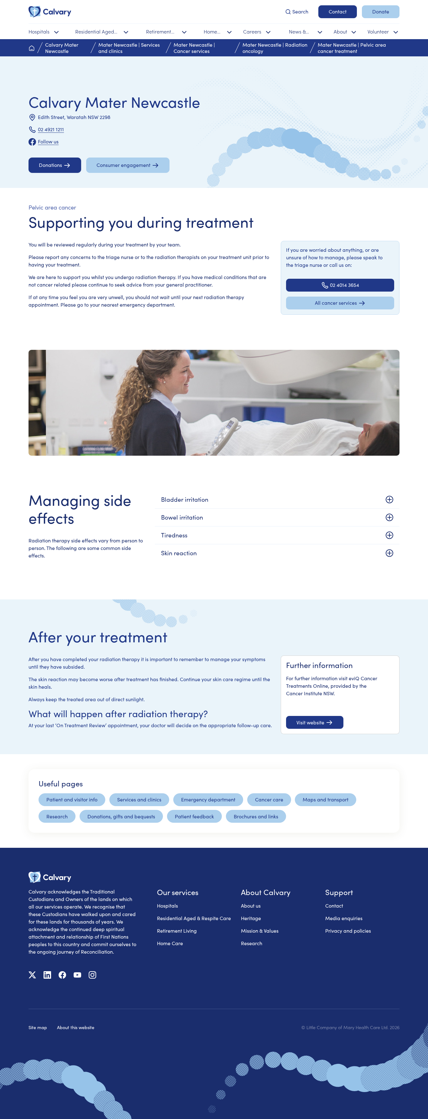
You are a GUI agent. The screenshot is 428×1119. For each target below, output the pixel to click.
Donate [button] (380, 11)
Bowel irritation (182, 517)
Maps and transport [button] (325, 799)
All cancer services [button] (336, 302)
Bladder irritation (184, 499)
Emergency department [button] (208, 799)
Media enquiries (344, 918)
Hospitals (167, 905)
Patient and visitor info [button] (71, 799)
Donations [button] (50, 165)
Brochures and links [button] (256, 816)
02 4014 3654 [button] (344, 285)
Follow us (48, 141)
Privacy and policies (348, 930)
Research (251, 943)
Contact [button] (338, 11)
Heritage (251, 918)
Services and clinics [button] (139, 799)
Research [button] (57, 816)
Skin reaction (179, 553)
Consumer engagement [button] (123, 165)
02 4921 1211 (51, 129)
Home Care (170, 943)
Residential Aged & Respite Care (194, 918)
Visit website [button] (310, 722)
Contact (334, 905)
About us (251, 905)
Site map (38, 1027)
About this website (75, 1027)
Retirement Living (177, 930)
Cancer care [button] (269, 799)
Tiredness (174, 535)
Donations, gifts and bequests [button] (121, 816)
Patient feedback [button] (194, 816)
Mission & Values (260, 930)
